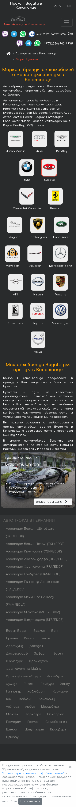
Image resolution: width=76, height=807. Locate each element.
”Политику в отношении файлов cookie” (33, 773)
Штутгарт (34, 729)
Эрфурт (40, 653)
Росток (33, 721)
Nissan (38, 294)
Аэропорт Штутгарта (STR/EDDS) (34, 619)
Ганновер (13, 691)
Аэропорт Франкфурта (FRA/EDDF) (34, 566)
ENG (68, 6)
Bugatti (49, 179)
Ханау (65, 684)
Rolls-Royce (15, 323)
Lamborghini (38, 237)
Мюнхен (12, 714)
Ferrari (55, 208)
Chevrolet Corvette (27, 208)
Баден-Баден (16, 630)
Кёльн (45, 638)
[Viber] (5, 33)
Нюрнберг (32, 714)
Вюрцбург (58, 729)
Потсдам (13, 721)
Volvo (38, 351)
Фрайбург (55, 676)
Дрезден (36, 646)
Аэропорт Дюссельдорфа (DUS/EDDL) (36, 559)
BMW (26, 179)
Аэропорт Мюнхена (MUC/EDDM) (33, 612)
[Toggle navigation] (67, 22)
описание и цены (49, 501)
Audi (39, 151)
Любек (30, 706)
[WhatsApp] (23, 33)
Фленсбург (14, 661)
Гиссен (29, 684)
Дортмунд (14, 646)
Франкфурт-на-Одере (23, 676)
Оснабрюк (55, 714)
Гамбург (47, 684)
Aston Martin (15, 151)
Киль (9, 699)
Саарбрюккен (56, 721)
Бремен (12, 638)
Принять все (30, 801)
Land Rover (61, 237)
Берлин (39, 630)
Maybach (12, 265)
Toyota (38, 323)
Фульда (12, 684)
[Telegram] (14, 33)
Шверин (12, 729)
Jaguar (14, 237)
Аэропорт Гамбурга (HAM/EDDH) (33, 574)
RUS (57, 6)
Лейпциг (12, 706)
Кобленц (25, 699)
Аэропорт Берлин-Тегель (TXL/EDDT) (35, 544)
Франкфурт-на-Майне (23, 668)
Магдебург (50, 706)
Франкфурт (38, 661)
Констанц (46, 699)
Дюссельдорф (17, 653)
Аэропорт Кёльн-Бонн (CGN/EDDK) (34, 551)
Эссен (58, 653)
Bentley (61, 151)
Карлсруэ (60, 691)
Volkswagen (60, 323)
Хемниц (29, 638)
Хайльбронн (36, 691)
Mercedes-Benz (60, 265)
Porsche (60, 294)
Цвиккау (12, 737)
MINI (16, 294)
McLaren (34, 265)
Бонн (55, 630)
